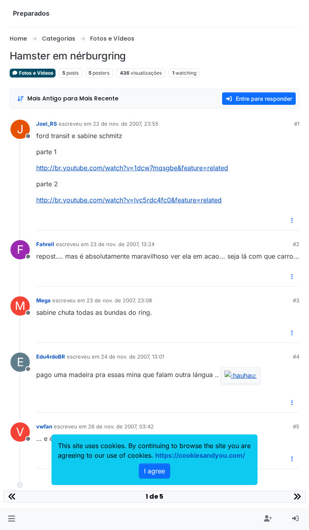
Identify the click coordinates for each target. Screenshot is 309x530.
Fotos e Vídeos (36, 73)
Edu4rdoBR (50, 356)
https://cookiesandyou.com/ (200, 455)
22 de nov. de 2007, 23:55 (126, 123)
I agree (154, 471)
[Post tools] (292, 220)
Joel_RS (46, 123)
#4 (296, 356)
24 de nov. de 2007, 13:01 (132, 356)
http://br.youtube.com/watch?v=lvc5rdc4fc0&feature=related (129, 200)
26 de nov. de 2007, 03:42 (121, 426)
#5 (296, 426)
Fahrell (45, 244)
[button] (11, 519)
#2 (296, 244)
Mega (43, 300)
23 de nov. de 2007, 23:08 (119, 300)
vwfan (44, 426)
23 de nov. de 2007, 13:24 (122, 244)
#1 (296, 123)
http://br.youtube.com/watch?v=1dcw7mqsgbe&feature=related (132, 168)
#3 (296, 300)
